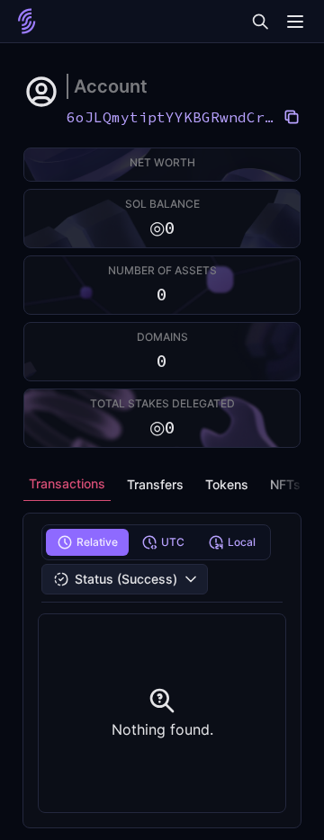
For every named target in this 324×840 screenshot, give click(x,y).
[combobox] (124, 579)
